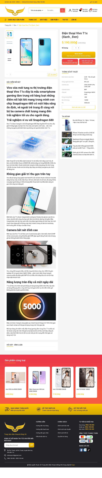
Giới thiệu (43, 20)
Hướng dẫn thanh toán (42, 429)
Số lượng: (65, 48)
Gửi (31, 445)
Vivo (8, 178)
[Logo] (15, 10)
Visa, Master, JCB (87, 62)
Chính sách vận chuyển (64, 429)
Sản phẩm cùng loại (15, 360)
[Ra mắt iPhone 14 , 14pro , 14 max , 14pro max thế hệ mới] (67, 125)
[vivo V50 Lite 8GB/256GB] (15, 377)
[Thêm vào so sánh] (52, 74)
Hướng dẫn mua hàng (42, 425)
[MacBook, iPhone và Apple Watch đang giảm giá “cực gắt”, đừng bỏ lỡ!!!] (67, 141)
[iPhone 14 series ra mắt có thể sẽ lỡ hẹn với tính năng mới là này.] (67, 134)
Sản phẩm (54, 20)
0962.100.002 (41, 2)
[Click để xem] (35, 52)
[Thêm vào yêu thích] (55, 70)
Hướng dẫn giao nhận (42, 433)
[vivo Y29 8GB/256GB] (63, 377)
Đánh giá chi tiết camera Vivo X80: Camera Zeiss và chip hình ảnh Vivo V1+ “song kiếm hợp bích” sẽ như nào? (84, 154)
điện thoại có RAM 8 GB (22, 163)
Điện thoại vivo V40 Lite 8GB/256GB (36, 390)
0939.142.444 (19, 458)
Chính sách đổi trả (63, 433)
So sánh (94, 2)
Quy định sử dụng (63, 436)
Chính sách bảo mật (63, 425)
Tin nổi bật (66, 116)
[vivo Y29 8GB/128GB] (86, 377)
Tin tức (65, 20)
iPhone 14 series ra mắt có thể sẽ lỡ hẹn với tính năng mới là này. (83, 134)
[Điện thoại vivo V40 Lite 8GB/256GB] (39, 377)
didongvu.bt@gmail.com (14, 455)
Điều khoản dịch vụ (41, 436)
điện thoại (43, 273)
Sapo (73, 465)
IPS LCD (86, 82)
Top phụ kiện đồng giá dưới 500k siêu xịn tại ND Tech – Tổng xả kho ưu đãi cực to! (83, 147)
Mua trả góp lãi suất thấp (70, 62)
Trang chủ (33, 20)
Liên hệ (73, 20)
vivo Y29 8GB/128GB (83, 389)
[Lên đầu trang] (99, 465)
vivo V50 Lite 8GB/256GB (14, 389)
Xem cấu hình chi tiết (78, 107)
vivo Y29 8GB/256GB (59, 389)
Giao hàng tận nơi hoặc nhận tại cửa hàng (78, 55)
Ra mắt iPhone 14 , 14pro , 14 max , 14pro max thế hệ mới (84, 121)
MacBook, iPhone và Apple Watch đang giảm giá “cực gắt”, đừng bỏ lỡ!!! (83, 141)
